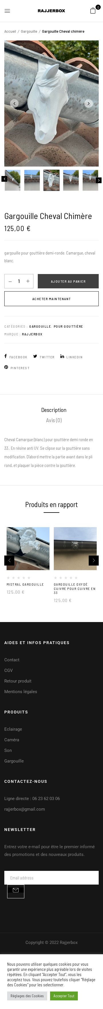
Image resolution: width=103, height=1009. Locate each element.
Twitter (47, 357)
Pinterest (20, 368)
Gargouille (29, 31)
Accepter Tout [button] (64, 996)
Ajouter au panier (68, 281)
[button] (93, 10)
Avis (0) (54, 419)
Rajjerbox (32, 334)
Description (53, 409)
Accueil (10, 31)
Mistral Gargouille (25, 584)
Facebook (18, 357)
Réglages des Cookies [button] (27, 996)
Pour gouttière (68, 326)
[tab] (54, 409)
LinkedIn (74, 357)
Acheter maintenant (51, 299)
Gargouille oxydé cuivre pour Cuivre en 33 (75, 588)
